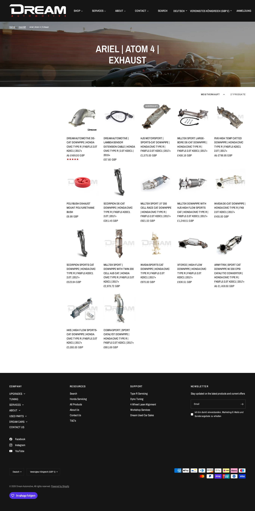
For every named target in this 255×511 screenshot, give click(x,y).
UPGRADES (15, 394)
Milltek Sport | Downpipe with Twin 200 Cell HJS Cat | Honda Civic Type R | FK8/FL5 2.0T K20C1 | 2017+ (119, 273)
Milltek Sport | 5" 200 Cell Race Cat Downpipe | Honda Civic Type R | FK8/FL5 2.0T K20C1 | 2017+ (156, 210)
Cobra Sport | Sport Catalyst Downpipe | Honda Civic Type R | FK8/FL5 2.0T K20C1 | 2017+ (119, 336)
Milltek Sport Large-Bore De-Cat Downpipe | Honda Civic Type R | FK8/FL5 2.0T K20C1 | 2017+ (192, 144)
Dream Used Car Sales (142, 415)
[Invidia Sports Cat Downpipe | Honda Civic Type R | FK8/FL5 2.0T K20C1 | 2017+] (156, 243)
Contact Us (75, 415)
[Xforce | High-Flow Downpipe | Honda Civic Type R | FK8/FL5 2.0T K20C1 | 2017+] (193, 243)
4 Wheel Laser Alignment (143, 404)
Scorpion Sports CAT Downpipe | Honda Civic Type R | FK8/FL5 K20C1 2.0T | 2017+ (81, 271)
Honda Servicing (78, 399)
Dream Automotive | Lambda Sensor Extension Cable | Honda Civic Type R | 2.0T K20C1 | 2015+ (119, 146)
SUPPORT (136, 386)
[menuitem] (79, 10)
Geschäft (22, 27)
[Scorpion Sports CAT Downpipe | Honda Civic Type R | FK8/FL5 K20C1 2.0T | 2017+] (82, 243)
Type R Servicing (139, 393)
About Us (74, 410)
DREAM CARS (16, 422)
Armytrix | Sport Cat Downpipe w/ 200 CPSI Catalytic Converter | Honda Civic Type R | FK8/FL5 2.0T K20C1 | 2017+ (229, 273)
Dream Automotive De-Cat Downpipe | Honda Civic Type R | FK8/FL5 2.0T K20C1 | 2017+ (82, 144)
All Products (76, 404)
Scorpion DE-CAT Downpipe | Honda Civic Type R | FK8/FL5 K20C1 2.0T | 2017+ (118, 210)
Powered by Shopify (60, 486)
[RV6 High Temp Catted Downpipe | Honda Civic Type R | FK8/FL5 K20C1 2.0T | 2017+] (230, 117)
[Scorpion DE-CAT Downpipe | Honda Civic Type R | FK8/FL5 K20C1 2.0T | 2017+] (119, 182)
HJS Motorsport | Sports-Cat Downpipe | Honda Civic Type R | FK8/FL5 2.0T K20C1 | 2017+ (156, 144)
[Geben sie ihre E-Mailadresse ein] (242, 404)
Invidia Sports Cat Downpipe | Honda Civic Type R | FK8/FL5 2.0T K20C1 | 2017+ (155, 271)
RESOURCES (78, 386)
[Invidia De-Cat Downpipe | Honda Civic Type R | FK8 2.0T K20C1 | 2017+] (230, 182)
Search (73, 393)
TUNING (13, 399)
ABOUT (13, 410)
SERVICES (15, 405)
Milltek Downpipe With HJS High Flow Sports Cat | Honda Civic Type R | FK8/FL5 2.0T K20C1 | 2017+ (192, 210)
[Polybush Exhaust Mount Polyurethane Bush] (82, 182)
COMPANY (15, 386)
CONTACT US (16, 427)
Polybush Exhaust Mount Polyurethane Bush (80, 208)
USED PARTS (16, 416)
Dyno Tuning (136, 399)
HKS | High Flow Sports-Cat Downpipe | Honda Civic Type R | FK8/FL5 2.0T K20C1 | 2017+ (82, 336)
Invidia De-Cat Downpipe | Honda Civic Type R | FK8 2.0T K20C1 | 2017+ (229, 208)
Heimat (12, 27)
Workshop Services (140, 410)
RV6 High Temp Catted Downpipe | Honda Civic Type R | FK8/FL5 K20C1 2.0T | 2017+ (228, 144)
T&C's (73, 421)
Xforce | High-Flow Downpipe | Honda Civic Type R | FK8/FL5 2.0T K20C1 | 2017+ (191, 271)
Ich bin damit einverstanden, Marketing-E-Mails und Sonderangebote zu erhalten (219, 414)
